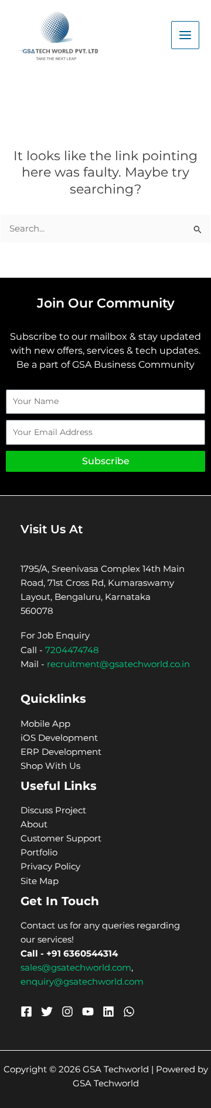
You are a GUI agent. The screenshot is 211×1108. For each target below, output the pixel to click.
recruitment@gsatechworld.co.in (118, 664)
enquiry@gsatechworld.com (82, 981)
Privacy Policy (50, 866)
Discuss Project (53, 810)
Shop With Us (50, 766)
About (34, 824)
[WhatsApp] (129, 1011)
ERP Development (61, 752)
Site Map (40, 881)
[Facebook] (26, 1011)
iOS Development (59, 738)
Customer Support (61, 838)
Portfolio (39, 852)
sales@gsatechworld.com (76, 967)
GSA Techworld (106, 1083)
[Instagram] (67, 1011)
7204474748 (72, 650)
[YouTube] (88, 1011)
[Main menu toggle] (185, 35)
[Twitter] (47, 1011)
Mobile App (45, 724)
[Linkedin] (108, 1011)
